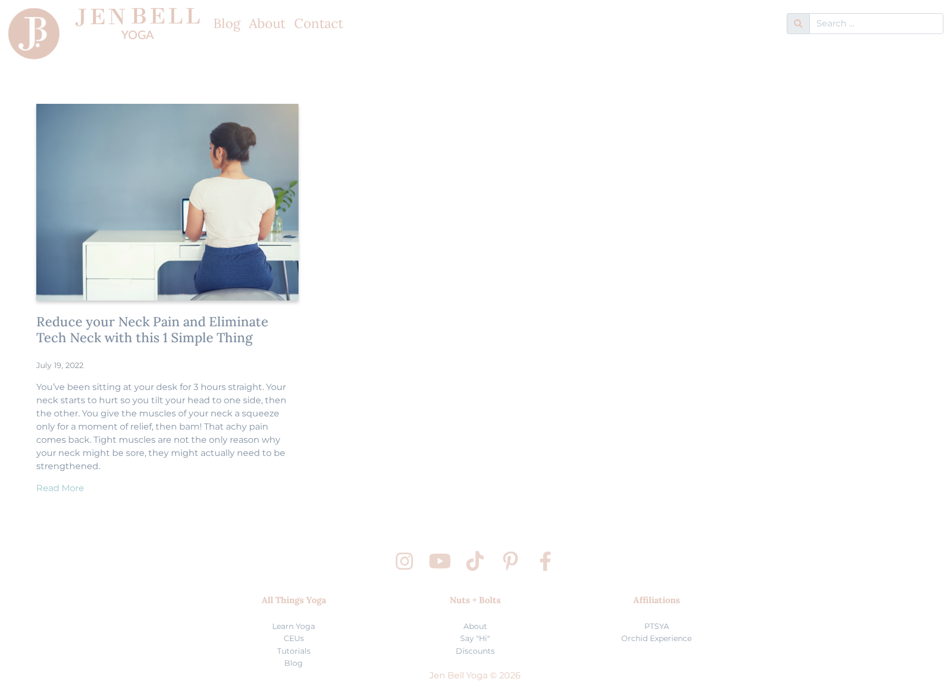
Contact (318, 23)
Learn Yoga (293, 626)
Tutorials (294, 651)
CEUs (294, 638)
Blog (226, 23)
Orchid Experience (656, 638)
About (267, 23)
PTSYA (656, 626)
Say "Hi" (475, 638)
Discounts (475, 651)
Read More (60, 488)
